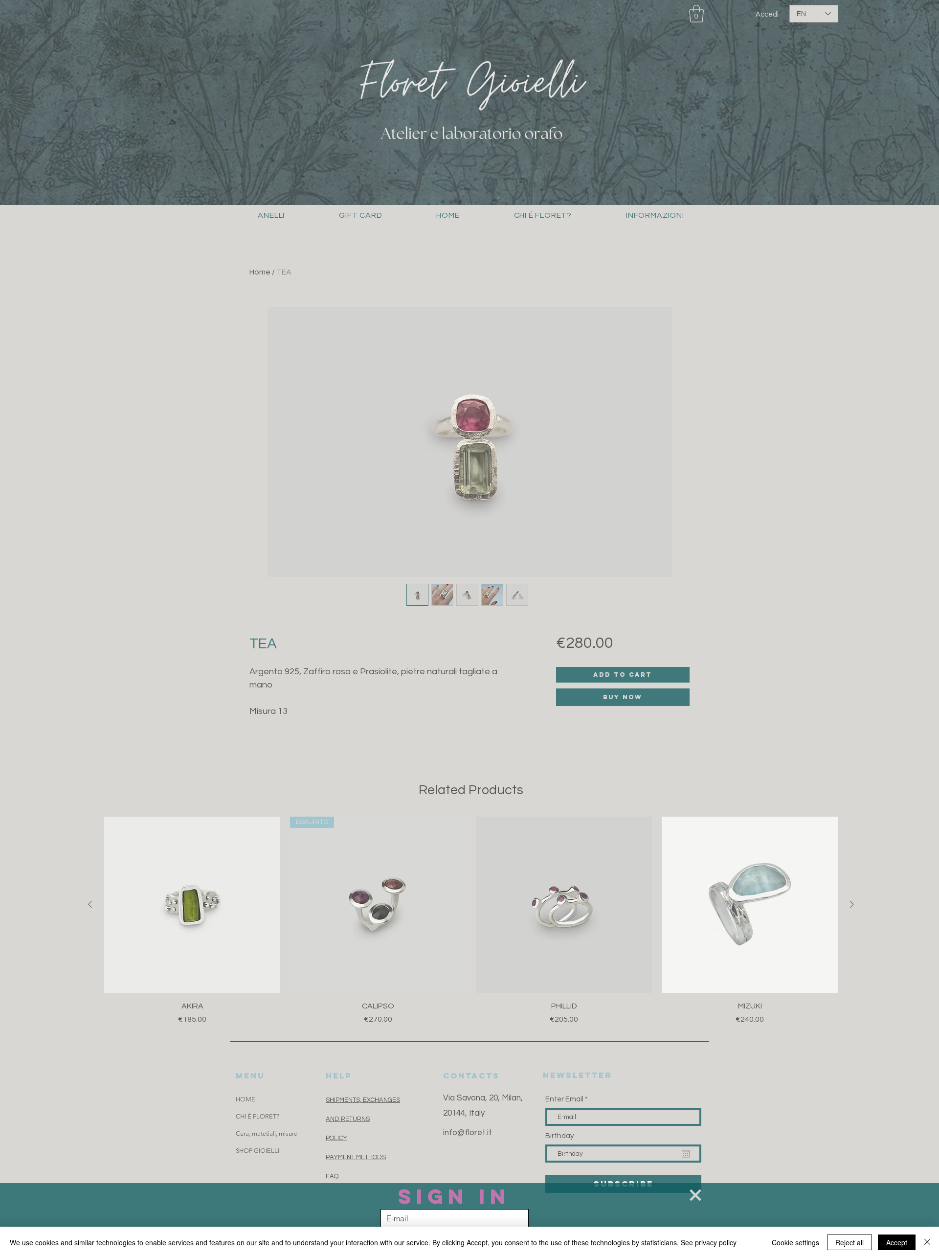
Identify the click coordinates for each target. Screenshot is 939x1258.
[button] (695, 1195)
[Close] (927, 1242)
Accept (896, 1242)
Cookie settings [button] (795, 1242)
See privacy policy (709, 1242)
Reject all (849, 1242)
